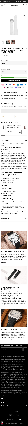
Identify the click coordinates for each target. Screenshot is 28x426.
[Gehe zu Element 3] (13, 42)
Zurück (5, 10)
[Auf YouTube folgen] (17, 415)
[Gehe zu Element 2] (8, 42)
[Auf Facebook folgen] (10, 415)
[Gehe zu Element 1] (3, 42)
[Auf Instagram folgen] (14, 415)
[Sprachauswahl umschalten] (2, 422)
